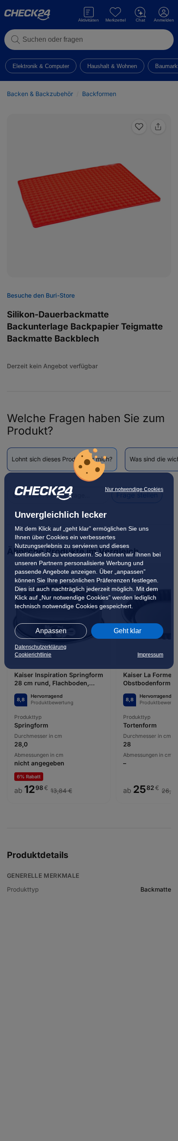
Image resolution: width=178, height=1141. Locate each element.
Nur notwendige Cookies (134, 489)
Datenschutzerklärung (41, 647)
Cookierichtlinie (33, 655)
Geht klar (127, 630)
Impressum (150, 655)
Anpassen (51, 630)
